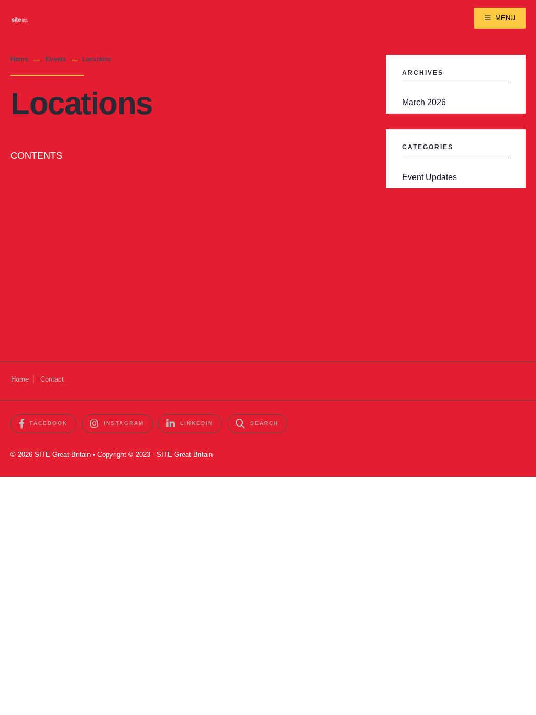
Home (19, 59)
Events (56, 59)
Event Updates (429, 177)
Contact (52, 379)
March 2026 (424, 102)
